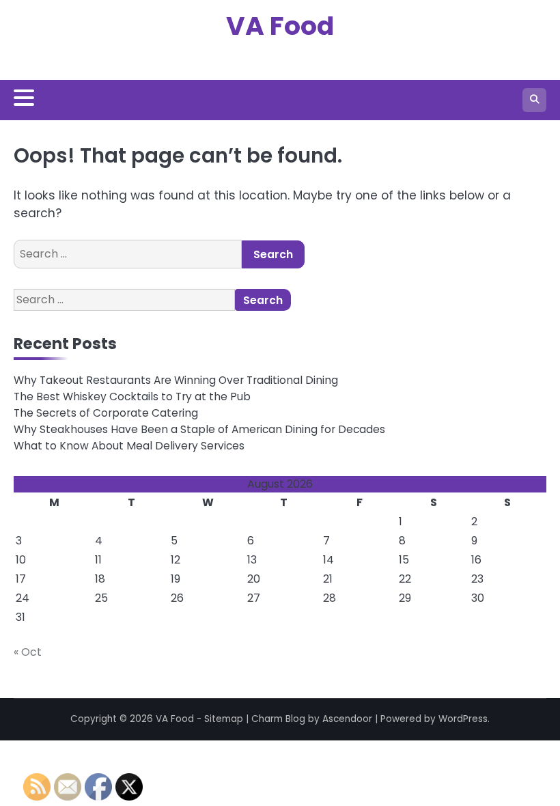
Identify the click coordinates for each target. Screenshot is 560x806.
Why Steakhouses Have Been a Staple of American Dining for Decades (199, 429)
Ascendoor (347, 718)
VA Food (280, 26)
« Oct (28, 652)
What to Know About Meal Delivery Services (129, 446)
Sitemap (223, 718)
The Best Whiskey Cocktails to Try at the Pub (132, 396)
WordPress (463, 718)
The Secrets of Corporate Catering (106, 413)
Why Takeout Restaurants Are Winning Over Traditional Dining (176, 380)
